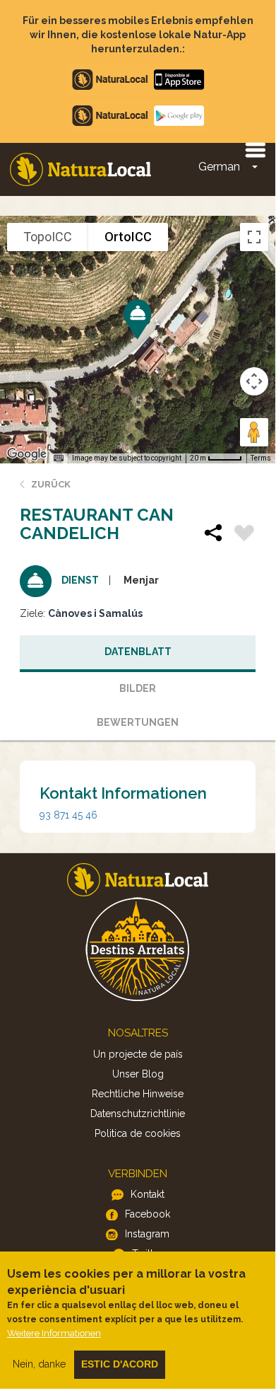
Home (80, 169)
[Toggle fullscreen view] (254, 237)
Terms (261, 458)
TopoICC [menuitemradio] (47, 236)
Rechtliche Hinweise (138, 1093)
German (219, 166)
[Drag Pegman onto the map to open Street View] (254, 432)
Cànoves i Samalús (95, 613)
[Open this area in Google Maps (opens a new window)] (27, 454)
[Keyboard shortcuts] (59, 458)
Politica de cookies (138, 1133)
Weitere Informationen (54, 1333)
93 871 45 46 (68, 815)
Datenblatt (138, 651)
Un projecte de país (138, 1054)
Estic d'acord (119, 1364)
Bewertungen (138, 722)
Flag (244, 535)
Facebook (147, 1214)
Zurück (51, 484)
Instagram (147, 1233)
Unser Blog (138, 1074)
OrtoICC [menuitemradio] (128, 236)
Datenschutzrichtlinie (137, 1113)
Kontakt (147, 1194)
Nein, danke (39, 1364)
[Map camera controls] (254, 381)
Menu (254, 149)
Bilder (137, 688)
